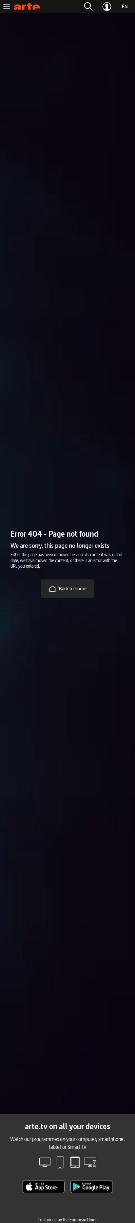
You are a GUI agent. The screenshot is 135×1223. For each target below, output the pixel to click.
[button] (88, 6)
